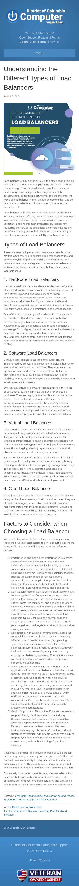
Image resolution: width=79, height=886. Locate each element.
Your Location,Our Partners (19, 827)
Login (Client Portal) (33, 41)
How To (55, 41)
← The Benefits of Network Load (23, 807)
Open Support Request (34, 37)
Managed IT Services (16, 799)
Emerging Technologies (29, 795)
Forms (55, 37)
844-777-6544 (45, 33)
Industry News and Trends (59, 795)
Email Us (47, 850)
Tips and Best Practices (43, 799)
